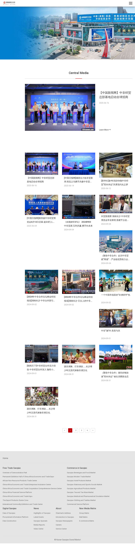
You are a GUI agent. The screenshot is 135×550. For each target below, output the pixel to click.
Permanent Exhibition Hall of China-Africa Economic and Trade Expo (28, 477)
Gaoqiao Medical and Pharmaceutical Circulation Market (88, 496)
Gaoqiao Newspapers (64, 521)
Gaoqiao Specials (40, 521)
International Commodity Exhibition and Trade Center (23, 504)
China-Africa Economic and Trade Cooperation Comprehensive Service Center (32, 488)
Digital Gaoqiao (9, 508)
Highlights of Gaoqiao (42, 513)
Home (5, 458)
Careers (59, 525)
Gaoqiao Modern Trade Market (79, 477)
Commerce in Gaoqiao (77, 468)
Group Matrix (84, 513)
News (36, 508)
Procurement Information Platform (15, 517)
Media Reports (39, 525)
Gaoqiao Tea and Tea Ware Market (80, 492)
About (58, 508)
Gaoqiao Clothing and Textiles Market (81, 500)
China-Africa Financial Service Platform (17, 492)
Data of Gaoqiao (9, 513)
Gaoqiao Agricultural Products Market (81, 488)
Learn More (104, 130)
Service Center (61, 529)
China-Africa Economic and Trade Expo (17, 496)
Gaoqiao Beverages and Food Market (81, 473)
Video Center (38, 529)
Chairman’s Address (63, 513)
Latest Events (39, 517)
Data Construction (9, 521)
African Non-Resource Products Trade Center (20, 481)
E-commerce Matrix (86, 521)
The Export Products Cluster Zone (15, 500)
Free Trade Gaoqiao (12, 468)
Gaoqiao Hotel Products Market (79, 481)
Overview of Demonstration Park (15, 473)
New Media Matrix (87, 508)
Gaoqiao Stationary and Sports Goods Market (84, 485)
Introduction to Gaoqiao (65, 517)
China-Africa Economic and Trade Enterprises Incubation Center (27, 485)
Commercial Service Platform (78, 504)
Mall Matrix (83, 517)
